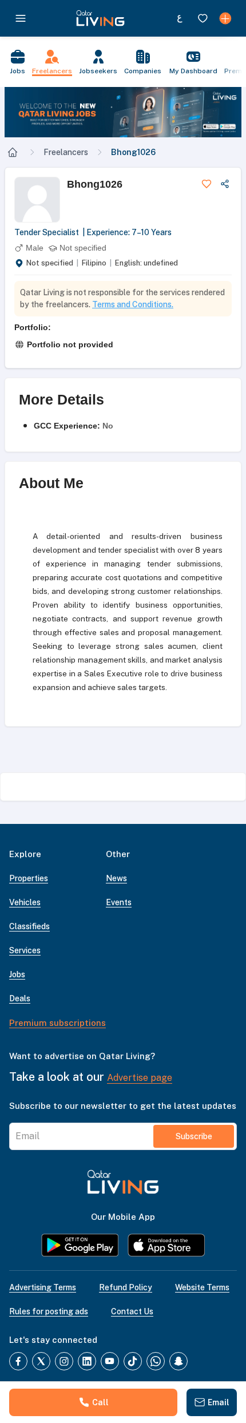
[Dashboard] (225, 18)
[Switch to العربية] (179, 18)
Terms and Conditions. (132, 304)
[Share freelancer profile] (225, 184)
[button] (123, 112)
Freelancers (65, 152)
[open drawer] (20, 18)
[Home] (13, 152)
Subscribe (194, 1136)
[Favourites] (202, 18)
